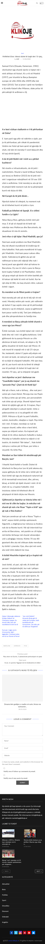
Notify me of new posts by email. (16, 778)
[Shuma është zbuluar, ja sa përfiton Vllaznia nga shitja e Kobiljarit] (30, 833)
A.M (17, 59)
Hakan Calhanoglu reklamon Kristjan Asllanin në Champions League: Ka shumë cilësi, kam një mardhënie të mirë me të (11, 620)
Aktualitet (5, 884)
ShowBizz (5, 906)
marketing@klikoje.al (19, 818)
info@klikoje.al (36, 815)
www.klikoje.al (13, 941)
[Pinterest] (24, 932)
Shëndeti (5, 917)
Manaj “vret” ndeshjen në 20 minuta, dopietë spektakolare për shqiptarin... (11, 862)
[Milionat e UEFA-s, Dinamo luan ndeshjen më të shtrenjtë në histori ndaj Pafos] (8, 833)
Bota (4, 889)
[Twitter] (16, 932)
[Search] (37, 3)
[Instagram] (20, 932)
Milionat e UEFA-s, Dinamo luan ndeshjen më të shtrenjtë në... (11, 842)
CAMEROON (17, 645)
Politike (5, 895)
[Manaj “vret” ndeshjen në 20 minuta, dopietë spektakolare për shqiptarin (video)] (8, 854)
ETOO (25, 645)
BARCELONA (6, 645)
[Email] (33, 932)
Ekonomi (5, 911)
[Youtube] (29, 932)
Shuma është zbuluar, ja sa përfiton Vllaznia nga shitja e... (33, 842)
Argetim (5, 922)
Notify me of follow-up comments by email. (19, 771)
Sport (4, 900)
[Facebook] (11, 932)
